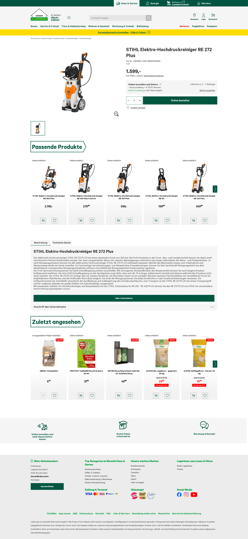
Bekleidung (143, 26)
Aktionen (184, 26)
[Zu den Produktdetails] (43, 395)
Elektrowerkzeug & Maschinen (98, 479)
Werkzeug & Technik (123, 26)
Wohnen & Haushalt (98, 26)
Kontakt (99, 513)
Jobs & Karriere (121, 513)
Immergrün (136, 469)
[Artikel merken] (128, 107)
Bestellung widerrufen (144, 513)
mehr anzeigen (137, 482)
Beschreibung (40, 242)
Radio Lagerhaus (184, 466)
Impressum (64, 513)
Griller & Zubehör (92, 472)
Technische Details (61, 242)
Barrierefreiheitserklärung (186, 513)
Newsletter (164, 513)
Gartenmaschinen (59, 38)
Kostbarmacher (138, 466)
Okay (133, 475)
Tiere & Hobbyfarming (74, 26)
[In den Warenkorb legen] (43, 220)
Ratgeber (212, 26)
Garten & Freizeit (49, 26)
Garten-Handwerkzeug (95, 482)
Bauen (34, 26)
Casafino (135, 472)
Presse (180, 469)
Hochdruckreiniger (72, 38)
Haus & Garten (35, 38)
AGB (75, 513)
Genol (133, 479)
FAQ (108, 513)
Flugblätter (198, 26)
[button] (39, 15)
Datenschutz (86, 513)
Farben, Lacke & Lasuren (96, 476)
